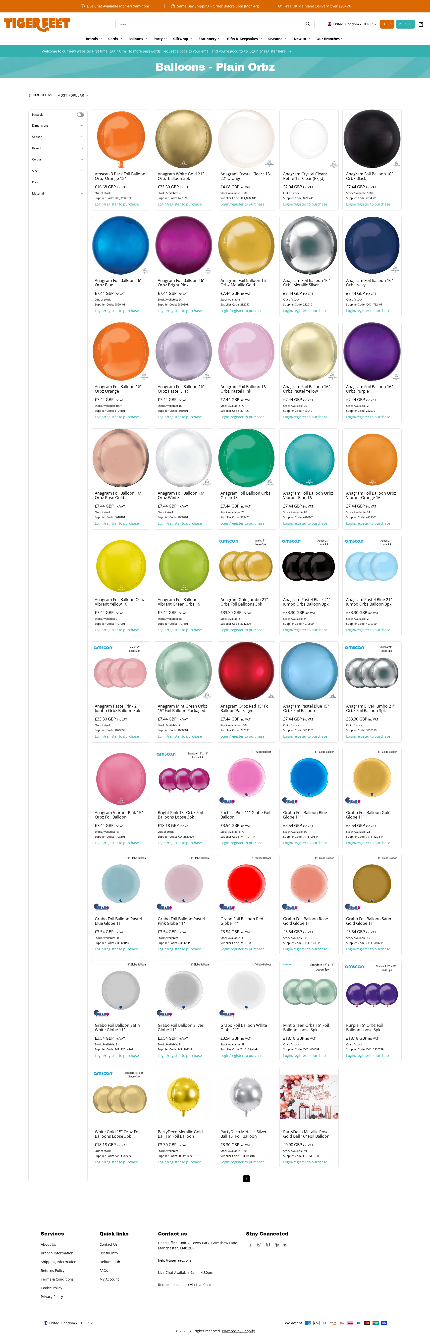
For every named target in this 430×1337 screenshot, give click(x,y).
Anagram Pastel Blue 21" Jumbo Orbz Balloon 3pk (369, 601)
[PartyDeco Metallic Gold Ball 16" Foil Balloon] (183, 1096)
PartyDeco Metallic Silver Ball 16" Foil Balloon (243, 1134)
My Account (109, 1279)
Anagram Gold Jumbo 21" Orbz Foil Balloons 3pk (244, 601)
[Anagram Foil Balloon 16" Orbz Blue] (120, 245)
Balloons (135, 39)
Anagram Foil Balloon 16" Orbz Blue (118, 282)
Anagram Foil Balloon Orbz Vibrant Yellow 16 (120, 601)
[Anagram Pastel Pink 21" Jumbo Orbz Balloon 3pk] (120, 671)
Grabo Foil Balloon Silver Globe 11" (181, 1027)
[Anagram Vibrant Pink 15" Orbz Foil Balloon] (120, 777)
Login (387, 24)
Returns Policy (52, 1270)
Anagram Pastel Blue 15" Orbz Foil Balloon (306, 708)
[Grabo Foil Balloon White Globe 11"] (246, 990)
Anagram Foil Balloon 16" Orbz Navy (369, 282)
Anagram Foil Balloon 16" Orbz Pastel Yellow (306, 389)
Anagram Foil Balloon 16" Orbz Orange (118, 389)
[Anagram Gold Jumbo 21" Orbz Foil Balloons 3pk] (246, 564)
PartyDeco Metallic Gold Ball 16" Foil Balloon (180, 1134)
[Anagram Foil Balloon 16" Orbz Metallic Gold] (246, 245)
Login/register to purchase (117, 204)
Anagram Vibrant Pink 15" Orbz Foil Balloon (119, 814)
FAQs (104, 1270)
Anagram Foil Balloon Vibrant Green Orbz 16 (179, 601)
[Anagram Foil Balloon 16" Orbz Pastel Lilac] (183, 351)
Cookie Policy (51, 1288)
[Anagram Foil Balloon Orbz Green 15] (246, 458)
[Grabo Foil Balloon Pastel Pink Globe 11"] (183, 883)
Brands (92, 39)
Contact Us (108, 1244)
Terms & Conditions (57, 1279)
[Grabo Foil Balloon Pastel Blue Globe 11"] (120, 883)
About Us (48, 1244)
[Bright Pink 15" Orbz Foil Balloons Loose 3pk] (183, 777)
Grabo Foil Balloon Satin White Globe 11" (117, 1027)
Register (405, 24)
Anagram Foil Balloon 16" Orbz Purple (369, 389)
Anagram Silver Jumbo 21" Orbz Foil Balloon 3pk (370, 708)
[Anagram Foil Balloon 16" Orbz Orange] (120, 351)
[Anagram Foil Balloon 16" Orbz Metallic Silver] (309, 245)
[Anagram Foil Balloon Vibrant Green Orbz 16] (183, 564)
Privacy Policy (52, 1296)
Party (158, 39)
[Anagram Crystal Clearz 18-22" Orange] (246, 138)
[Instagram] (259, 1244)
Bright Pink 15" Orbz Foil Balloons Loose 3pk (180, 814)
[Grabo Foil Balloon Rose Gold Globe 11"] (309, 883)
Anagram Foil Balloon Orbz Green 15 (245, 495)
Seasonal (275, 39)
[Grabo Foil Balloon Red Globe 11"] (246, 883)
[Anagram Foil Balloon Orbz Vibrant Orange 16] (372, 458)
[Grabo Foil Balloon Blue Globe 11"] (309, 777)
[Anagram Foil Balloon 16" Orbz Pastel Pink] (246, 351)
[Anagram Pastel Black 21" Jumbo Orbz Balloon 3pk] (309, 564)
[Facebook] (250, 1244)
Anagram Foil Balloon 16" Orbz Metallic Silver (306, 282)
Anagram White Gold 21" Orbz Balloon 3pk (181, 176)
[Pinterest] (276, 1244)
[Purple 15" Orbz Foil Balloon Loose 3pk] (372, 990)
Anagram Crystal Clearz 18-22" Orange (245, 176)
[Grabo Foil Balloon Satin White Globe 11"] (120, 990)
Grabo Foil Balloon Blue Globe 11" (305, 814)
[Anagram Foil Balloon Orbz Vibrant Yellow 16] (120, 564)
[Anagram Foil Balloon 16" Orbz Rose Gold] (120, 458)
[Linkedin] (285, 1244)
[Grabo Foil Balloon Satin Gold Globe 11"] (372, 883)
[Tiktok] (268, 1244)
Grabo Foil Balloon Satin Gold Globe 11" (368, 921)
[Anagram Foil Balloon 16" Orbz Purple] (372, 351)
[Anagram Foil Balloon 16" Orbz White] (183, 458)
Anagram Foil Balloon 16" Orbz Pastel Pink (243, 389)
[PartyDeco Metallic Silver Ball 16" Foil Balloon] (246, 1096)
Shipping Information (58, 1262)
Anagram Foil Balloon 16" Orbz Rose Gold (118, 495)
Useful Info (109, 1253)
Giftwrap (180, 39)
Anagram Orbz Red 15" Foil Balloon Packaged (245, 708)
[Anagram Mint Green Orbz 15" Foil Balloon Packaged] (183, 671)
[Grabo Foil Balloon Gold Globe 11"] (372, 777)
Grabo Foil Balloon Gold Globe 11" (368, 814)
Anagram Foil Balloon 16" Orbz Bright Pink (181, 282)
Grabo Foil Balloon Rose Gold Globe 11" (305, 921)
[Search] (307, 24)
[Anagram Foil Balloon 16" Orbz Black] (372, 138)
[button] (421, 24)
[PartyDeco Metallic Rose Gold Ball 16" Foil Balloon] (309, 1096)
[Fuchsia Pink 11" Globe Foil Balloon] (246, 777)
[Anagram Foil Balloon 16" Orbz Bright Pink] (183, 245)
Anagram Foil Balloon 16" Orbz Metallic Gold (243, 282)
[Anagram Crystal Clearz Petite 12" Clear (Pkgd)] (309, 138)
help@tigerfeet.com (174, 1260)
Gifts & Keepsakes (242, 39)
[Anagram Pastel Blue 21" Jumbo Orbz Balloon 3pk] (372, 564)
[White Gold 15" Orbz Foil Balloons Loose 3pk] (120, 1096)
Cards (113, 39)
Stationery (207, 39)
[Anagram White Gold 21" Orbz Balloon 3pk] (183, 138)
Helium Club (110, 1262)
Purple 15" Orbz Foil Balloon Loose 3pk (364, 1027)
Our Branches (328, 39)
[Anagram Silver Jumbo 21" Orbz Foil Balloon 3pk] (372, 671)
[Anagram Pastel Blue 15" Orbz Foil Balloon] (309, 671)
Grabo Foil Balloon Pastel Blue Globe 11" (118, 921)
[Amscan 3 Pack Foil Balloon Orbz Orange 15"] (120, 138)
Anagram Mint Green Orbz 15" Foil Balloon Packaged (182, 708)
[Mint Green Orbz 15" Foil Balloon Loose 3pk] (309, 990)
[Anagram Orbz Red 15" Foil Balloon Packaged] (246, 671)
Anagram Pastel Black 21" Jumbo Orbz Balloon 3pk (306, 601)
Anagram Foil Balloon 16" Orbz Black (369, 176)
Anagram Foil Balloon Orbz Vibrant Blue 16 (308, 495)
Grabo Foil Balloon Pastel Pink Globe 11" (181, 921)
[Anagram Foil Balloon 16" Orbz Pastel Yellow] (309, 351)
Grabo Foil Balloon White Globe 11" (243, 1027)
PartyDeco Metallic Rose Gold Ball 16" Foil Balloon (306, 1134)
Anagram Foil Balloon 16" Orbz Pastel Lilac (181, 389)
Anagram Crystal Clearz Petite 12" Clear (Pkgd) (305, 176)
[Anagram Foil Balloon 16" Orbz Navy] (372, 245)
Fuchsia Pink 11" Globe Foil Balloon (245, 814)
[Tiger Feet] (37, 24)
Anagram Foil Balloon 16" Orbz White (181, 495)
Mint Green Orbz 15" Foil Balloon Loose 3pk (306, 1027)
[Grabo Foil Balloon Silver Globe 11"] (183, 990)
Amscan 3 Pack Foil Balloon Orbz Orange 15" (120, 176)
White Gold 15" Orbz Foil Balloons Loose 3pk (117, 1134)
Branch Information (57, 1253)
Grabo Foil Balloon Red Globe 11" (241, 921)
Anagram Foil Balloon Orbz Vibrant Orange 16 (371, 495)
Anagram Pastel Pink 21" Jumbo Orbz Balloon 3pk (117, 708)
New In (300, 39)
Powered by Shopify (238, 1331)
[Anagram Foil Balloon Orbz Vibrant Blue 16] (309, 458)
